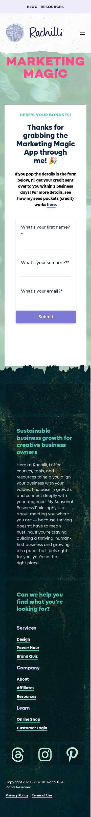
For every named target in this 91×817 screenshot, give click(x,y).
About (23, 679)
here (51, 205)
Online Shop (28, 719)
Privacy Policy (17, 795)
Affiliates (25, 688)
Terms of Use (42, 795)
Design (23, 639)
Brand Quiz (27, 656)
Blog (32, 7)
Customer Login (32, 728)
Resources (52, 7)
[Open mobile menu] (82, 33)
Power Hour (28, 648)
